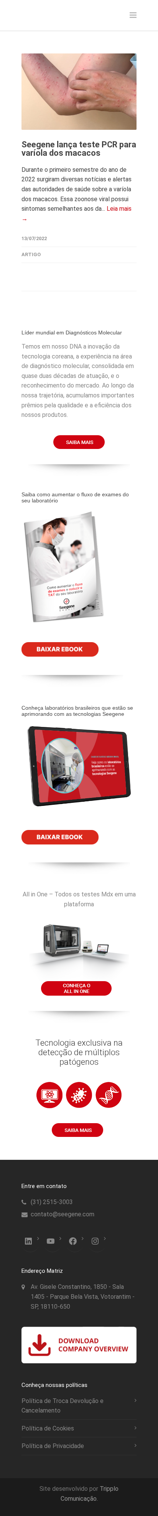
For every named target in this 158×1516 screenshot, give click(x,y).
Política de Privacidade (52, 1446)
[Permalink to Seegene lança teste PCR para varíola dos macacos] (79, 91)
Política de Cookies (47, 1428)
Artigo (31, 254)
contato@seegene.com (62, 1214)
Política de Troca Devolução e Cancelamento (62, 1405)
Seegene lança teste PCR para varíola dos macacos (78, 149)
